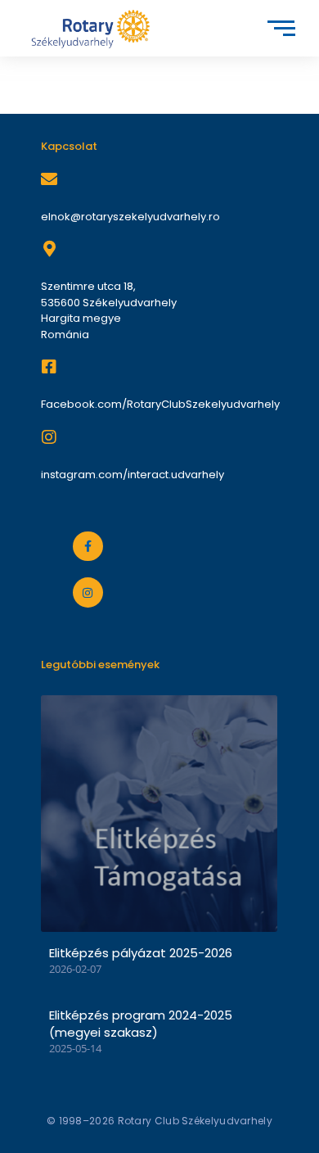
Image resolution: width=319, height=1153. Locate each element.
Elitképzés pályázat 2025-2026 (140, 952)
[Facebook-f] (87, 546)
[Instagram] (87, 592)
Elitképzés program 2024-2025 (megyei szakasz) (140, 1023)
